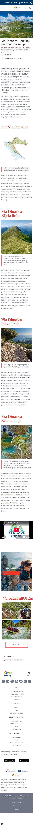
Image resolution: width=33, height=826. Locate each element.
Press (16, 740)
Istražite (7, 586)
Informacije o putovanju (16, 726)
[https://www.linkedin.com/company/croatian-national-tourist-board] (25, 694)
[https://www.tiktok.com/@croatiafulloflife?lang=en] (29, 694)
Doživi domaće (16, 759)
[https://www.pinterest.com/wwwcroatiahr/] (16, 694)
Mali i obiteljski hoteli (16, 756)
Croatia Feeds (16, 751)
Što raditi (16, 721)
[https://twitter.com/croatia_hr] (12, 694)
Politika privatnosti (16, 819)
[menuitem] (9, 774)
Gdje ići (16, 724)
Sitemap (16, 822)
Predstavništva (16, 743)
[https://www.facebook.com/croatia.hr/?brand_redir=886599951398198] (3, 694)
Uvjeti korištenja (16, 816)
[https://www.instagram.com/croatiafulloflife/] (7, 694)
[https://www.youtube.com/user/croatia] (21, 694)
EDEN (16, 753)
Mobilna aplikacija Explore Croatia (16, 3)
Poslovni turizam (16, 735)
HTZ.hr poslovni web (16, 737)
